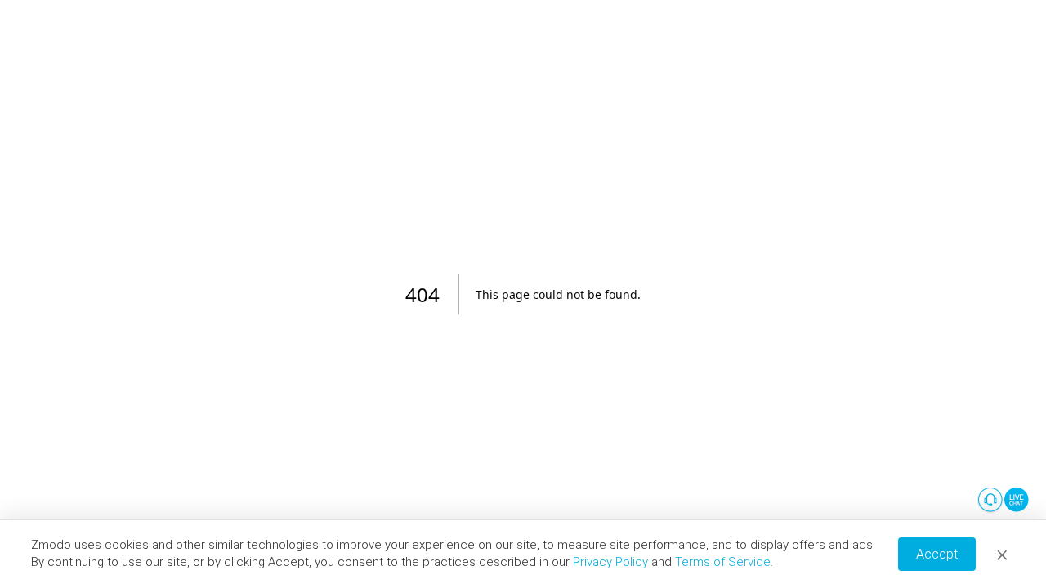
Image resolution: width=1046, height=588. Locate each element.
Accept (937, 554)
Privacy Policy (610, 562)
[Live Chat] (1003, 500)
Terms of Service (723, 562)
